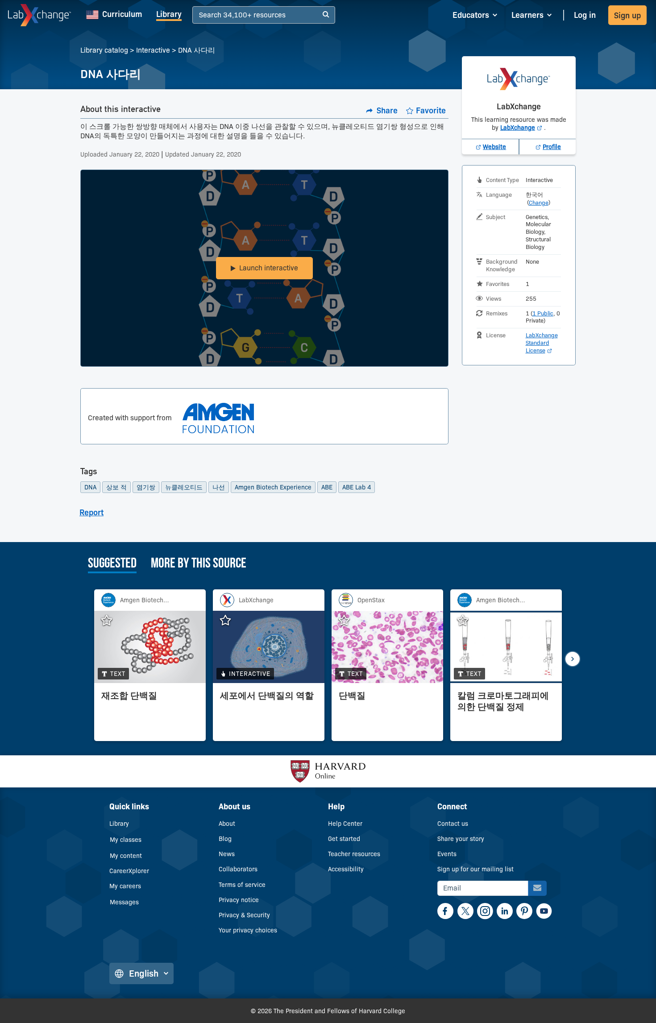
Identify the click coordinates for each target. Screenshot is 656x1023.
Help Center (345, 824)
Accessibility (346, 869)
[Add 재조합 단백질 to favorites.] (111, 620)
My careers (125, 886)
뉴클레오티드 (184, 487)
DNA (90, 487)
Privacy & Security (244, 915)
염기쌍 (146, 487)
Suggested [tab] (112, 564)
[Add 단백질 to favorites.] (348, 620)
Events (447, 854)
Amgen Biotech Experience (273, 487)
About (227, 824)
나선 (218, 487)
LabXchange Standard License (542, 342)
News (227, 854)
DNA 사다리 (196, 50)
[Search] (326, 15)
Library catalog (104, 50)
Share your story (460, 839)
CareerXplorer (129, 871)
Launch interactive (268, 268)
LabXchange (522, 128)
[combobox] (200, 15)
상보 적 (116, 487)
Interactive (153, 50)
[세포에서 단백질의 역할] (268, 714)
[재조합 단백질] (149, 714)
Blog (225, 839)
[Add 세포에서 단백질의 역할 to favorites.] (229, 620)
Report (91, 513)
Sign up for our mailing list (475, 869)
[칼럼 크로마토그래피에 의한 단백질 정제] (506, 714)
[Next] (573, 659)
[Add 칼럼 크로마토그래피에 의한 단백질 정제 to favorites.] (467, 620)
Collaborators (238, 869)
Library (169, 14)
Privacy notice (239, 900)
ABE (326, 487)
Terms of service (242, 885)
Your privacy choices (248, 930)
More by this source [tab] (198, 564)
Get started (344, 839)
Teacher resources (354, 854)
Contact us (452, 824)
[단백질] (387, 714)
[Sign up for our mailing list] (537, 888)
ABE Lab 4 (356, 487)
